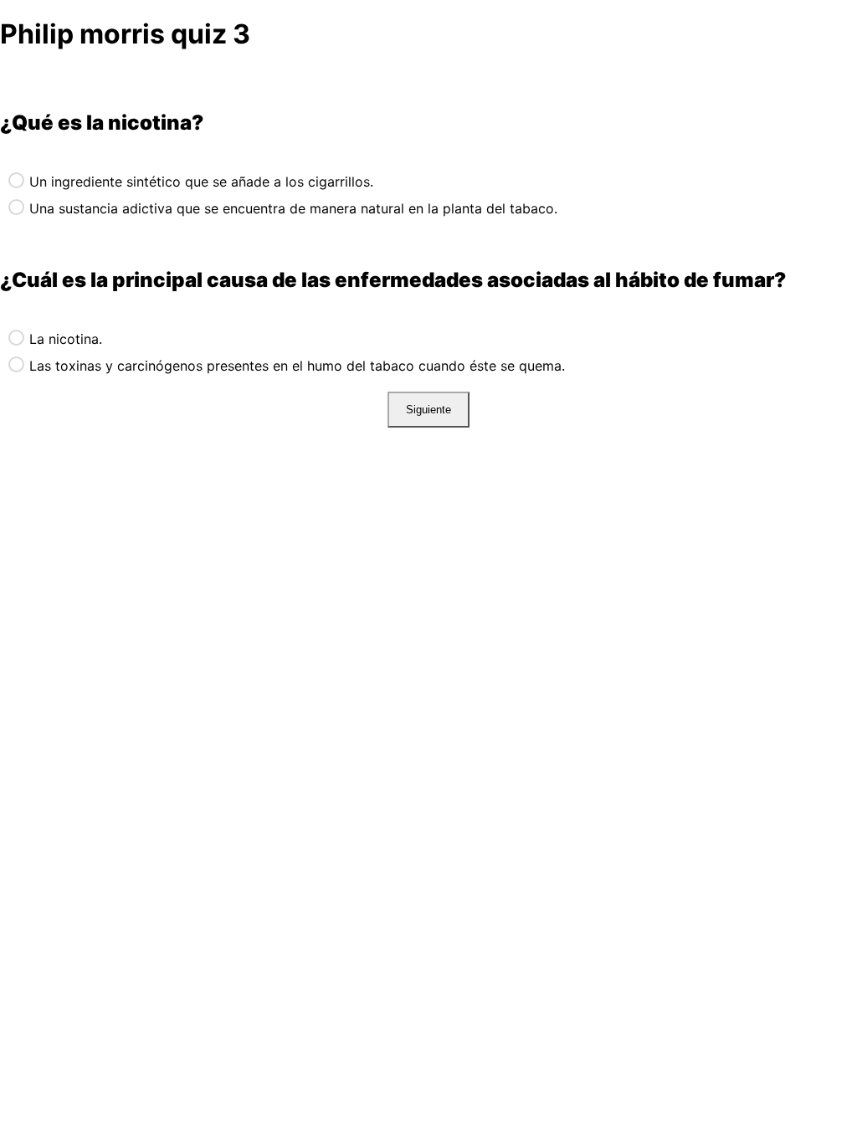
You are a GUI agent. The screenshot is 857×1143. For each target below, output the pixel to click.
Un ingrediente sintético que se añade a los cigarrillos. (201, 181)
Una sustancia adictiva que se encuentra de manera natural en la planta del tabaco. (293, 208)
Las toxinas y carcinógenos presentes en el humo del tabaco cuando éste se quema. (297, 365)
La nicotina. (65, 339)
